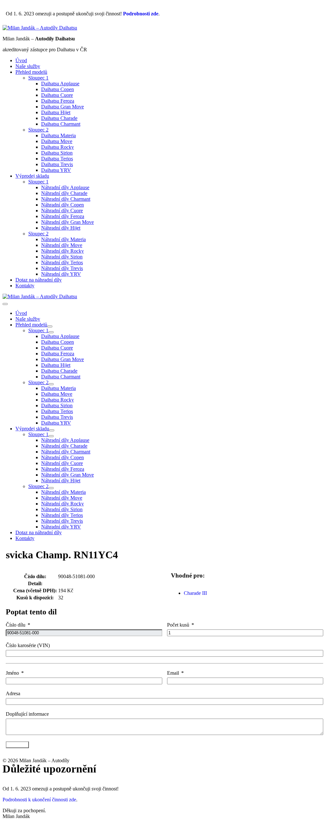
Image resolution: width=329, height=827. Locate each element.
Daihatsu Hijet (55, 112)
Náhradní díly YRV (61, 274)
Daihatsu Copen (57, 89)
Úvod (21, 60)
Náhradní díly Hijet (60, 228)
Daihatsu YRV (56, 170)
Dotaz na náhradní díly (38, 280)
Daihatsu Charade (59, 118)
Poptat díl (17, 744)
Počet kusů (178, 625)
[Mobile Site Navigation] (5, 304)
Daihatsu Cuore (57, 95)
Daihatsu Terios (57, 158)
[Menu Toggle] (49, 326)
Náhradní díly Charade (64, 193)
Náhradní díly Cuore (62, 210)
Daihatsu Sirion (57, 153)
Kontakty (24, 285)
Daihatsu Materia (58, 135)
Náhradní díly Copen (62, 204)
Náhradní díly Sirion (62, 256)
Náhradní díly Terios (62, 262)
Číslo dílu (15, 625)
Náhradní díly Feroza (62, 216)
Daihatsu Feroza (57, 101)
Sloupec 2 (38, 129)
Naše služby (27, 66)
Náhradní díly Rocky (62, 251)
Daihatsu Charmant (60, 124)
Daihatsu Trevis (57, 164)
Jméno (12, 673)
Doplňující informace (27, 714)
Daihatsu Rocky (57, 147)
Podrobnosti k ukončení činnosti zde (39, 799)
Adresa (13, 693)
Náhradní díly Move (61, 245)
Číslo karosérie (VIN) (28, 645)
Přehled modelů (31, 72)
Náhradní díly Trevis (62, 268)
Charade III (195, 593)
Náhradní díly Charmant (65, 199)
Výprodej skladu (32, 176)
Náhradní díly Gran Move (67, 222)
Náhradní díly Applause (65, 187)
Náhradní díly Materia (63, 239)
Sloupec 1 (38, 77)
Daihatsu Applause (60, 83)
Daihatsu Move (56, 141)
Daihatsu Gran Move (62, 106)
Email (173, 673)
